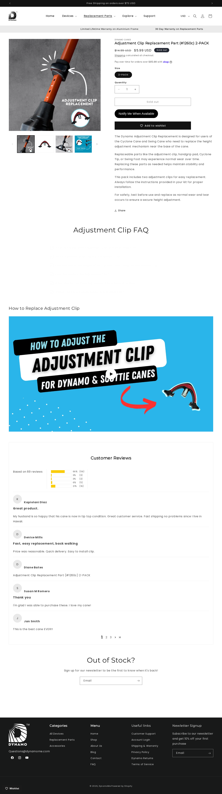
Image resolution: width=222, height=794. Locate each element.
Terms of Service (142, 764)
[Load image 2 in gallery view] (45, 144)
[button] (69, 16)
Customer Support (143, 733)
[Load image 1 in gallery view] (26, 144)
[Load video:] (111, 374)
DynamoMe (105, 786)
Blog (93, 752)
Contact (96, 758)
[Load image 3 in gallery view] (64, 144)
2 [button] (106, 637)
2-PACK (125, 75)
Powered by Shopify (121, 786)
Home (94, 733)
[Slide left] (12, 144)
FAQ (93, 764)
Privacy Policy (140, 752)
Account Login (140, 740)
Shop (94, 740)
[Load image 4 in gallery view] (83, 144)
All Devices (57, 733)
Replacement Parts (62, 740)
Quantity (120, 82)
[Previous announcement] (10, 3)
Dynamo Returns (142, 758)
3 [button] (111, 637)
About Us (96, 746)
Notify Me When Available (136, 113)
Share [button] (122, 210)
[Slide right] (97, 144)
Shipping (120, 55)
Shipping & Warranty (144, 746)
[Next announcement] (212, 3)
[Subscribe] (138, 681)
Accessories (57, 746)
